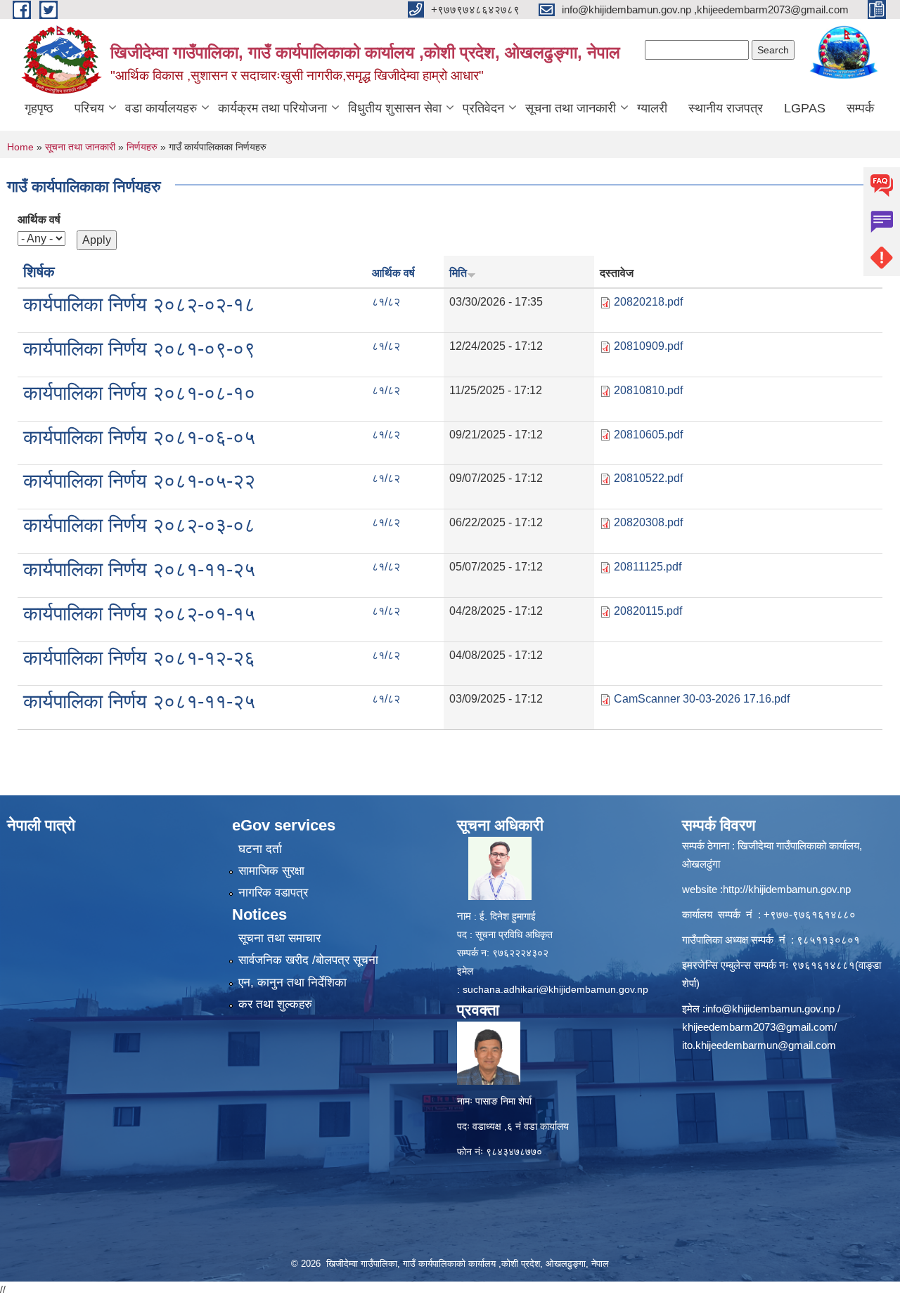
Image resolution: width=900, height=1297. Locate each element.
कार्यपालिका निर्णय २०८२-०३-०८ (139, 525)
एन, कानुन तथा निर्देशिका (292, 982)
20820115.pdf (648, 611)
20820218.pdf (648, 302)
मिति (458, 273)
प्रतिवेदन (483, 108)
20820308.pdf (648, 522)
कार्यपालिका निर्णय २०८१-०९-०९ (139, 349)
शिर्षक (39, 271)
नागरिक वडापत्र (273, 892)
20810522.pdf (648, 478)
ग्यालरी (652, 108)
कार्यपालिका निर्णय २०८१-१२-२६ (139, 658)
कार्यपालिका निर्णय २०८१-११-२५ (139, 569)
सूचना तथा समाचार (279, 938)
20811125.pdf (647, 567)
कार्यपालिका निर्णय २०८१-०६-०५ (139, 437)
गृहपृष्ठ (39, 108)
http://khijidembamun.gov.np (787, 889)
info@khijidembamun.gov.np (770, 1009)
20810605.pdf (648, 435)
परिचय (89, 108)
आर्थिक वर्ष (39, 220)
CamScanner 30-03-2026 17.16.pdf (702, 699)
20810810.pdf (648, 390)
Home (20, 146)
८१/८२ (386, 302)
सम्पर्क (860, 108)
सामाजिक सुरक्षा (271, 871)
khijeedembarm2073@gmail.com (758, 1027)
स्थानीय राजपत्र (725, 108)
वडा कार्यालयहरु (161, 108)
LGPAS (804, 108)
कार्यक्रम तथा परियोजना (272, 108)
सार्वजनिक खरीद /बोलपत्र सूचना (308, 960)
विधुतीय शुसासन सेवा (395, 108)
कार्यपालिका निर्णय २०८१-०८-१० (139, 393)
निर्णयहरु (142, 146)
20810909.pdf (648, 346)
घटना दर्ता (260, 849)
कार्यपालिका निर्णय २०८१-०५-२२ (139, 481)
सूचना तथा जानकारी (570, 108)
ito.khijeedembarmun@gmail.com (759, 1045)
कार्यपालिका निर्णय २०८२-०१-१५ (139, 614)
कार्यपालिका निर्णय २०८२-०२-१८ (139, 304)
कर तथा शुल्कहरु (275, 1004)
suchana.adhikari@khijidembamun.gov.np (555, 989)
